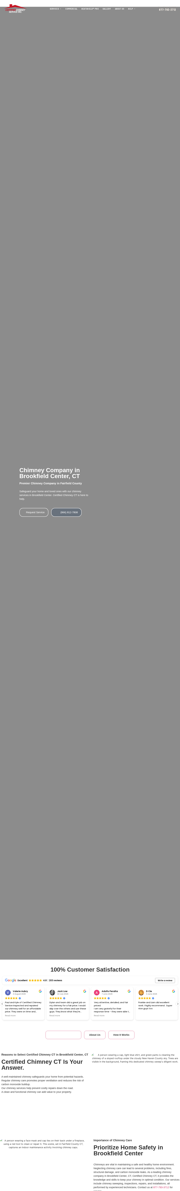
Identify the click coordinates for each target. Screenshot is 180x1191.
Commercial (71, 8)
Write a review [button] (165, 980)
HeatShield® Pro (90, 8)
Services (54, 8)
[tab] (63, 1035)
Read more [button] (10, 1015)
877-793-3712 (161, 1187)
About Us (119, 8)
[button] (178, 1004)
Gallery (107, 8)
